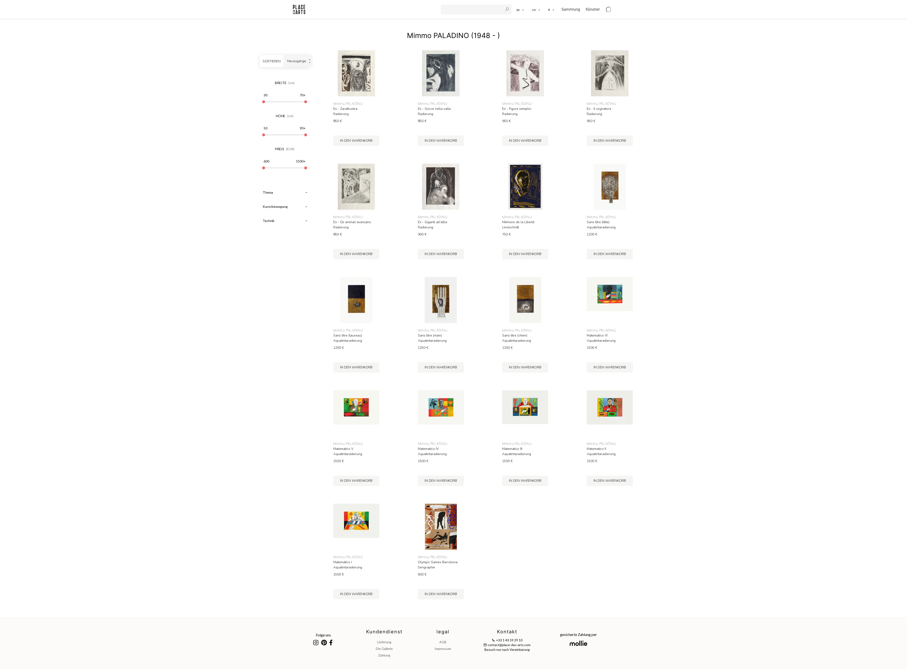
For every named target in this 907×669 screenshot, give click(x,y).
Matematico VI (597, 335)
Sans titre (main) (430, 335)
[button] (536, 9)
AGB (442, 642)
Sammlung (570, 9)
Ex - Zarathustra (345, 109)
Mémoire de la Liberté (518, 222)
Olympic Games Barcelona (438, 562)
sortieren (272, 61)
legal (442, 632)
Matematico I (342, 562)
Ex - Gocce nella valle (434, 109)
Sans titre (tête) (598, 222)
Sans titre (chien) (514, 335)
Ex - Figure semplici (516, 109)
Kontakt (507, 632)
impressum (443, 649)
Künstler (593, 9)
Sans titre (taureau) (347, 335)
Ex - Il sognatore (599, 109)
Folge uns (323, 635)
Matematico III (512, 449)
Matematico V (343, 449)
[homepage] (299, 9)
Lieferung (384, 642)
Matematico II (596, 449)
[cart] (608, 9)
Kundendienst (384, 632)
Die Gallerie (384, 649)
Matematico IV (428, 449)
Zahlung (384, 655)
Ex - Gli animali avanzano (352, 222)
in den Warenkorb (356, 140)
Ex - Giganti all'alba (432, 222)
